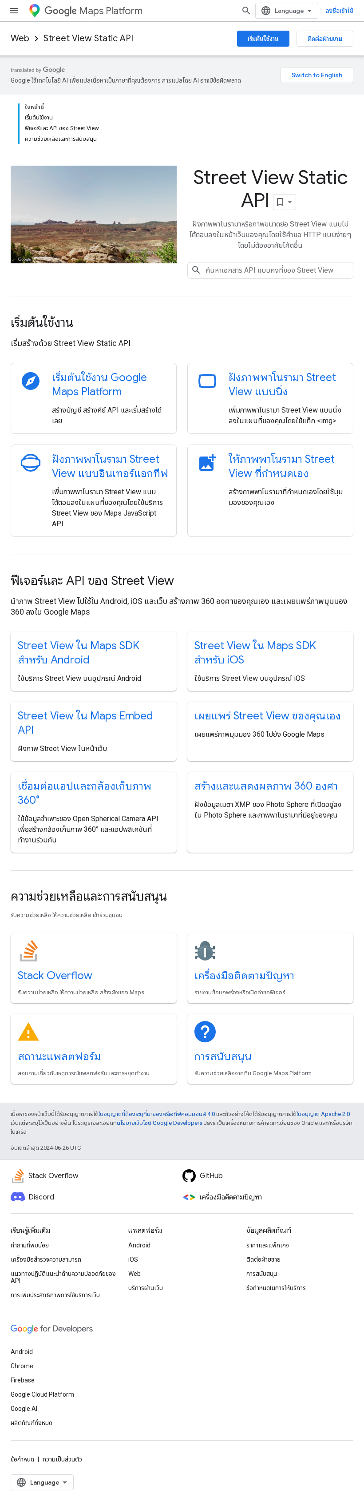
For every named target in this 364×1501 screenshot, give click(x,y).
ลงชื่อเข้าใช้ (339, 10)
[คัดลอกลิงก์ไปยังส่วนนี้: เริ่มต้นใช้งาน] (85, 323)
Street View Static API (88, 38)
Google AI (24, 1408)
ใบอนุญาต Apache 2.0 (323, 1114)
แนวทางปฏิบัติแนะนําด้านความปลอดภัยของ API (63, 1277)
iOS (133, 1259)
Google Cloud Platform (42, 1394)
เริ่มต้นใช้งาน (263, 39)
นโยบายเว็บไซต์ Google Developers (159, 1123)
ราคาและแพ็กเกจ (267, 1245)
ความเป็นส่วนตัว (62, 1459)
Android (139, 1245)
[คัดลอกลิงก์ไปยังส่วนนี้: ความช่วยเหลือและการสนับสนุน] (179, 897)
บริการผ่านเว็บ (145, 1287)
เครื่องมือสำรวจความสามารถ (46, 1259)
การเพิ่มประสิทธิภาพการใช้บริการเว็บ (55, 1294)
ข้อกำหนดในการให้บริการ (276, 1287)
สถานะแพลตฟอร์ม (59, 1056)
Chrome (22, 1366)
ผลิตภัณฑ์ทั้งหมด (31, 1422)
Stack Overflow (55, 975)
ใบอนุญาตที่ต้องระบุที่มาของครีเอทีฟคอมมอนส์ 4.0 (157, 1114)
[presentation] (182, 323)
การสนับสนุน (223, 1056)
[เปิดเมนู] (14, 10)
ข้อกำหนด (22, 1459)
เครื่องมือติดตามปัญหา (244, 975)
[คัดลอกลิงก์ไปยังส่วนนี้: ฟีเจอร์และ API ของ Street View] (186, 581)
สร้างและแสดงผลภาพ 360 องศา (266, 786)
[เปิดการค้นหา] (246, 10)
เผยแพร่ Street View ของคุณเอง (267, 716)
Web (20, 38)
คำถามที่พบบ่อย (30, 1245)
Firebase (23, 1380)
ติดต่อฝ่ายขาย (325, 39)
